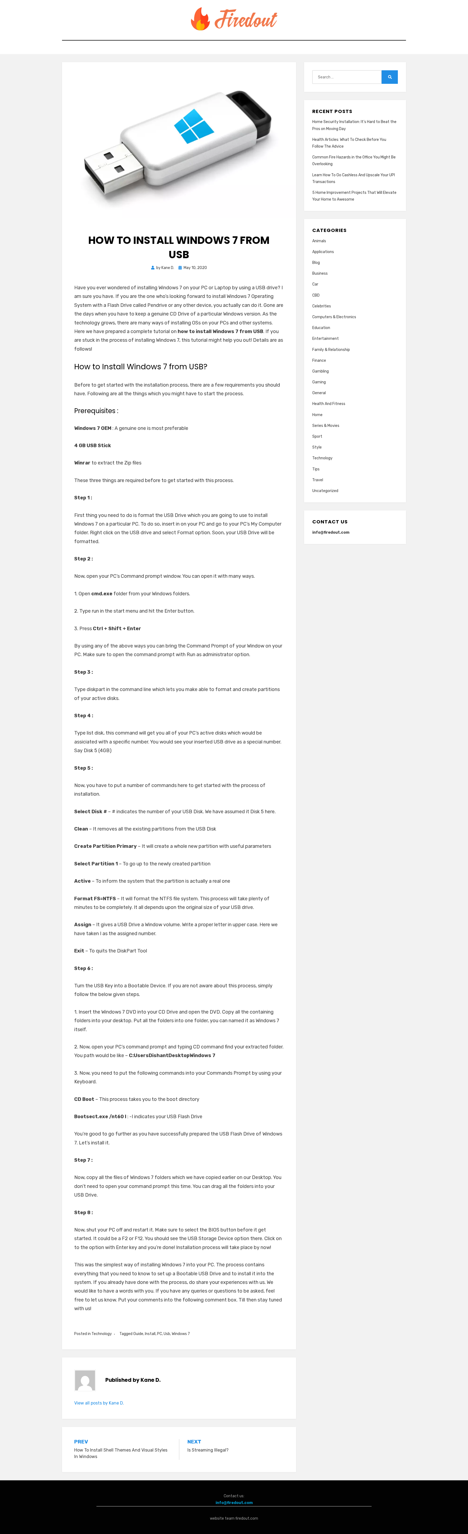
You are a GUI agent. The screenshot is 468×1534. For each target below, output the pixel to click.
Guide (138, 1334)
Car (315, 284)
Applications (323, 252)
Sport (317, 436)
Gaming (319, 382)
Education (321, 328)
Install (150, 1334)
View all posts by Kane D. (99, 1403)
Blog (316, 262)
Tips (316, 469)
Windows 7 (181, 1334)
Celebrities (321, 306)
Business (320, 273)
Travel (317, 480)
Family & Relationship (331, 349)
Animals (319, 241)
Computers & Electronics (334, 317)
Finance (319, 360)
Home (317, 415)
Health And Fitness (328, 403)
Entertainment (325, 338)
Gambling (320, 371)
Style (317, 447)
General (319, 393)
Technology (102, 1334)
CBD (316, 295)
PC (159, 1334)
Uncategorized (325, 491)
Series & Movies (325, 425)
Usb (167, 1334)
